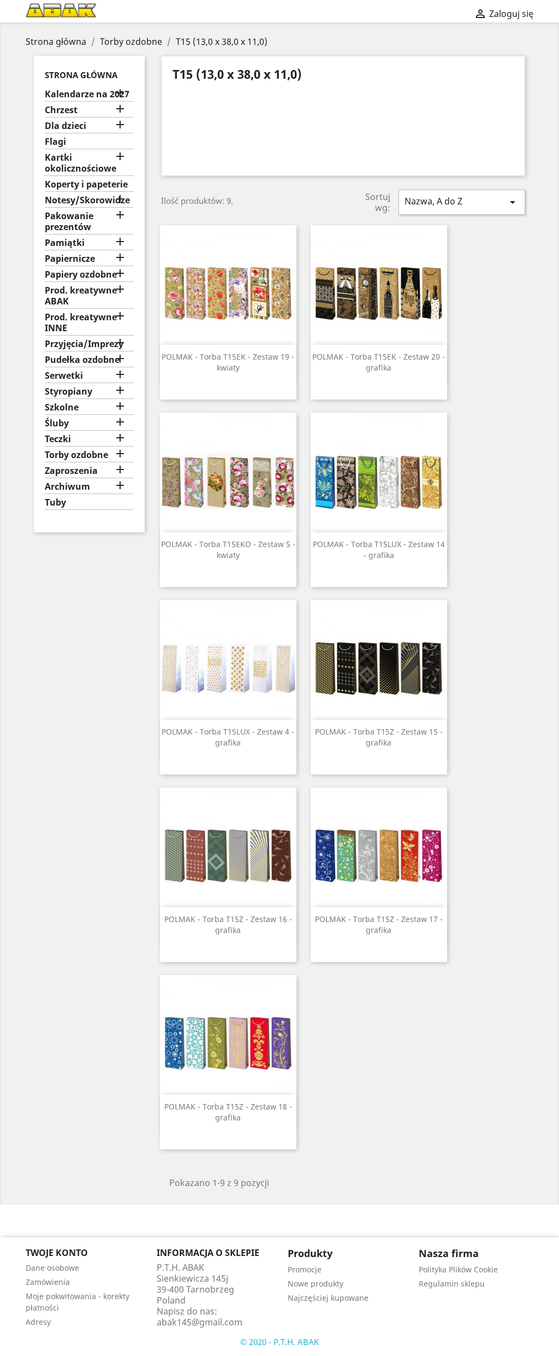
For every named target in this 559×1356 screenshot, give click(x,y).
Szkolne (62, 407)
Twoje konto (57, 1253)
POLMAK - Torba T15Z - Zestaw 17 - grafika (379, 924)
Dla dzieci (65, 126)
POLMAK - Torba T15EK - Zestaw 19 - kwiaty (228, 362)
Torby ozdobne (76, 455)
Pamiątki (65, 243)
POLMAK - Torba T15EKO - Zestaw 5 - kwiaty (228, 549)
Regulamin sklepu (452, 1283)
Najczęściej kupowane (328, 1298)
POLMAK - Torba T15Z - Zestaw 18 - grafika (228, 1112)
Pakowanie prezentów (69, 221)
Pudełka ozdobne (82, 360)
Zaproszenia (71, 471)
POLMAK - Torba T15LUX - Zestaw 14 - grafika (379, 549)
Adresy (38, 1322)
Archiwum (67, 486)
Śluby (57, 423)
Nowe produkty (315, 1283)
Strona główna (81, 74)
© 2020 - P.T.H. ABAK (279, 1341)
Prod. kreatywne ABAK (81, 296)
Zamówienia (48, 1282)
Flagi (55, 142)
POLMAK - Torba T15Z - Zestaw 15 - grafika (379, 737)
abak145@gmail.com (199, 1322)
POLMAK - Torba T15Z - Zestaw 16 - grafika (228, 924)
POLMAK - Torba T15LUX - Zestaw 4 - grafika (228, 737)
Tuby (55, 502)
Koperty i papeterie (86, 184)
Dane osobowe (52, 1268)
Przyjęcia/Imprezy (84, 344)
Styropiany (68, 391)
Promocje (305, 1269)
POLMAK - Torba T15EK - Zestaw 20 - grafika (378, 362)
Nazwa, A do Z (462, 202)
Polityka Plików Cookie (458, 1269)
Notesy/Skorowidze (87, 200)
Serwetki (64, 375)
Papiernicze (70, 259)
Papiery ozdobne (81, 274)
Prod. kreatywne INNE (81, 323)
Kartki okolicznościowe (80, 163)
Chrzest (61, 110)
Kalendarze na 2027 (87, 94)
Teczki (58, 439)
